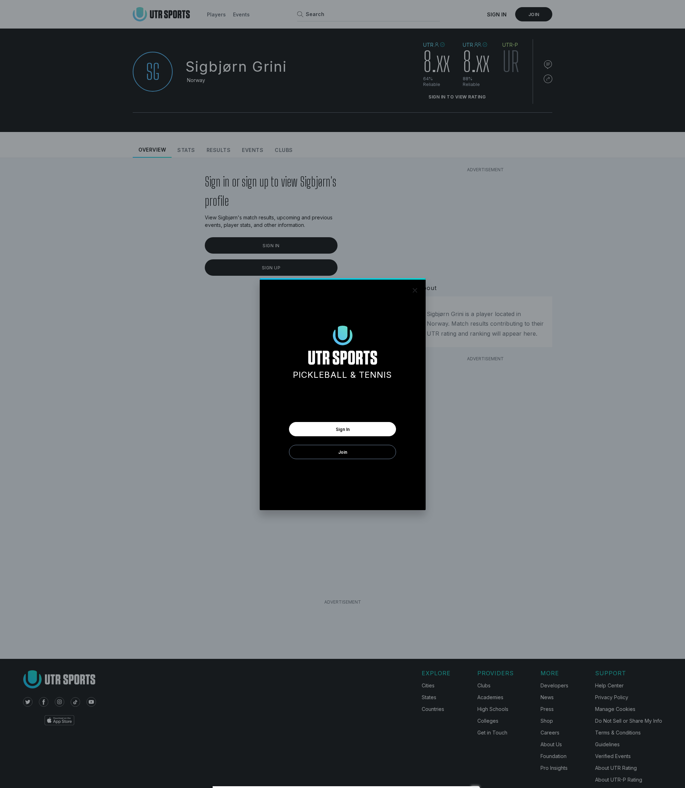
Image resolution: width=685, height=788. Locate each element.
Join (342, 452)
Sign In (343, 429)
